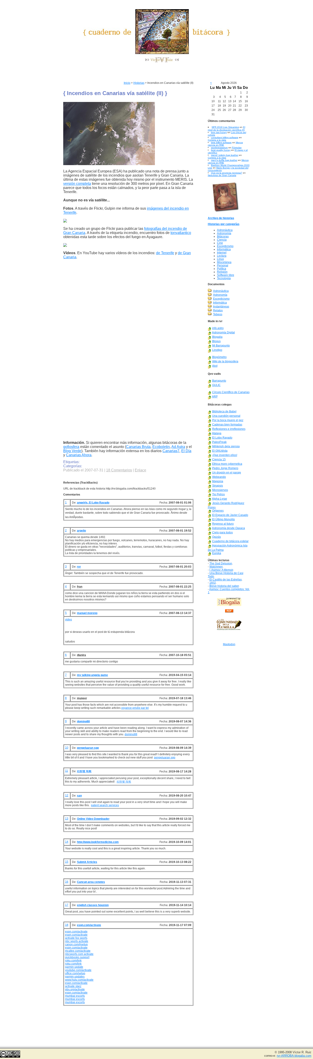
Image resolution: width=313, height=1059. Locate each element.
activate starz (73, 986)
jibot (214, 365)
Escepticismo (225, 246)
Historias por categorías (223, 224)
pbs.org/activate (75, 989)
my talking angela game (92, 675)
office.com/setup (75, 973)
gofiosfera (71, 447)
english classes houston (93, 905)
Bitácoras (223, 236)
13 (66, 818)
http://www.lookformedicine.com (98, 842)
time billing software (221, 142)
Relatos (218, 310)
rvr (79, 566)
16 (66, 881)
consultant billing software (224, 137)
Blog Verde (72, 451)
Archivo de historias (221, 218)
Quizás (216, 536)
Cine (220, 243)
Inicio (127, 82)
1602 (212, 582)
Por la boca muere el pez (227, 420)
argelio (81, 530)
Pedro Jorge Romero (225, 468)
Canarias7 (170, 451)
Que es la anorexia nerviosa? (226, 173)
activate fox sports (76, 938)
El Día (186, 451)
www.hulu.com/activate (79, 979)
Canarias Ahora (78, 455)
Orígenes (218, 510)
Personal (222, 265)
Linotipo (217, 350)
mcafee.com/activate (78, 950)
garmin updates (75, 976)
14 (66, 841)
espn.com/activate (89, 925)
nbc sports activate (76, 941)
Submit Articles (87, 862)
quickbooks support (77, 957)
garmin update (74, 967)
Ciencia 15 (219, 459)
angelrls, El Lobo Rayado (93, 502)
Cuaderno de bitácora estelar (230, 541)
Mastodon (229, 644)
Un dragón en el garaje (226, 472)
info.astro (218, 328)
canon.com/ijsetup (76, 944)
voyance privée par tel (135, 708)
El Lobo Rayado (222, 437)
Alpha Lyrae (219, 498)
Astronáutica (225, 230)
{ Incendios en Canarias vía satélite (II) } (115, 93)
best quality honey (221, 150)
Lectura (221, 255)
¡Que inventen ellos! (224, 455)
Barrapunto (219, 380)
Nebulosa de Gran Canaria (222, 175)
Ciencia (222, 239)
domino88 (83, 721)
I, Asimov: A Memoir (221, 570)
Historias (138, 82)
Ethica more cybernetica (227, 463)
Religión (222, 271)
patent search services (105, 805)
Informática (224, 249)
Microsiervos (220, 490)
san (79, 795)
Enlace (140, 470)
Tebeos (217, 314)
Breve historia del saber (224, 586)
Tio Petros (218, 494)
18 (66, 925)
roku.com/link (73, 960)
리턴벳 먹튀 (84, 771)
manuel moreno (87, 613)
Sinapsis (217, 485)
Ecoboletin (161, 447)
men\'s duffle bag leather (224, 160)
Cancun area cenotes (91, 882)
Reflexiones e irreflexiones (228, 429)
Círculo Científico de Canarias (231, 392)
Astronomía (224, 233)
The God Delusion (220, 563)
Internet (221, 252)
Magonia (217, 481)
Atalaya (216, 433)
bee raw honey (219, 132)
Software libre (225, 275)
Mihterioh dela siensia (226, 446)
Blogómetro (219, 357)
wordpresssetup (219, 147)
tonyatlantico (180, 233)
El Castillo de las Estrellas (225, 579)
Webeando (219, 477)
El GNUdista (220, 450)
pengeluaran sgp (88, 747)
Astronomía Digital (223, 332)
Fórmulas (237, 147)
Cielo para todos (222, 532)
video (68, 619)
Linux (220, 259)
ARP (215, 396)
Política (221, 268)
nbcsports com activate (79, 954)
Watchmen (216, 566)
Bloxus (216, 341)
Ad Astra (178, 447)
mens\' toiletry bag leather (224, 155)
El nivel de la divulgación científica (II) (226, 128)
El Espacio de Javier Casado (230, 515)
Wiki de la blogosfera (225, 361)
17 (66, 905)
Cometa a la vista (217, 140)
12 (66, 795)
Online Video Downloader (93, 818)
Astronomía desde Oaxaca (228, 528)
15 (66, 861)
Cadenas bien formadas (227, 424)
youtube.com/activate (78, 970)
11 (66, 770)
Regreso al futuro (223, 523)
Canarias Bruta (138, 447)
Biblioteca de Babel (224, 411)
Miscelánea (224, 262)
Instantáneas (221, 306)
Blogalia (217, 336)
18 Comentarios (119, 470)
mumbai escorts (75, 995)
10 (66, 747)
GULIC (216, 385)
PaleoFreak (219, 442)
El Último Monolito (223, 519)
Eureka (216, 553)
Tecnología (224, 278)
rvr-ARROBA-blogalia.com (294, 1055)
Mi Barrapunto (221, 345)
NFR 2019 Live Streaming (225, 127)
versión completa (77, 184)
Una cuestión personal (226, 415)
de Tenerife (165, 253)
